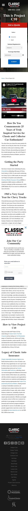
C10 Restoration (20, 336)
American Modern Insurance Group (10, 180)
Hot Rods (14, 458)
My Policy (14, 477)
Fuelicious (13, 370)
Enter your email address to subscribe (12, 262)
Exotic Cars (14, 466)
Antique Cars (14, 447)
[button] (3, 5)
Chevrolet (4, 171)
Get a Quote (14, 474)
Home (2, 78)
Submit (14, 61)
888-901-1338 (14, 10)
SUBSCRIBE (9, 278)
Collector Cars (14, 455)
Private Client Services (14, 482)
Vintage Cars (14, 453)
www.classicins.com (14, 410)
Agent (12, 40)
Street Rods (14, 463)
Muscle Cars (14, 471)
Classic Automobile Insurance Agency (11, 359)
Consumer (13, 37)
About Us (14, 485)
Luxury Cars (14, 469)
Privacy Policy (19, 437)
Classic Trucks (14, 450)
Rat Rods (14, 461)
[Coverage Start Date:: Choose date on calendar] (23, 55)
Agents (14, 480)
